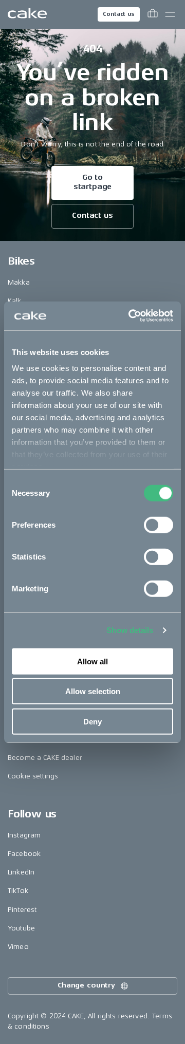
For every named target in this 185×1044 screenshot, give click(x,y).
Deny (92, 721)
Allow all (92, 661)
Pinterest (22, 910)
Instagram (24, 835)
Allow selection (92, 691)
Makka (19, 282)
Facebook (24, 853)
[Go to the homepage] (27, 14)
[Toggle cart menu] (152, 14)
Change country (86, 985)
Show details (129, 630)
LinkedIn (21, 872)
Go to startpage (92, 182)
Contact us (119, 14)
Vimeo (18, 946)
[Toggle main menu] (170, 14)
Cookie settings (33, 776)
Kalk (15, 301)
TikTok (18, 890)
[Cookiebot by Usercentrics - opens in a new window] (130, 316)
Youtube (21, 928)
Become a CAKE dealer (45, 757)
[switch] (158, 524)
